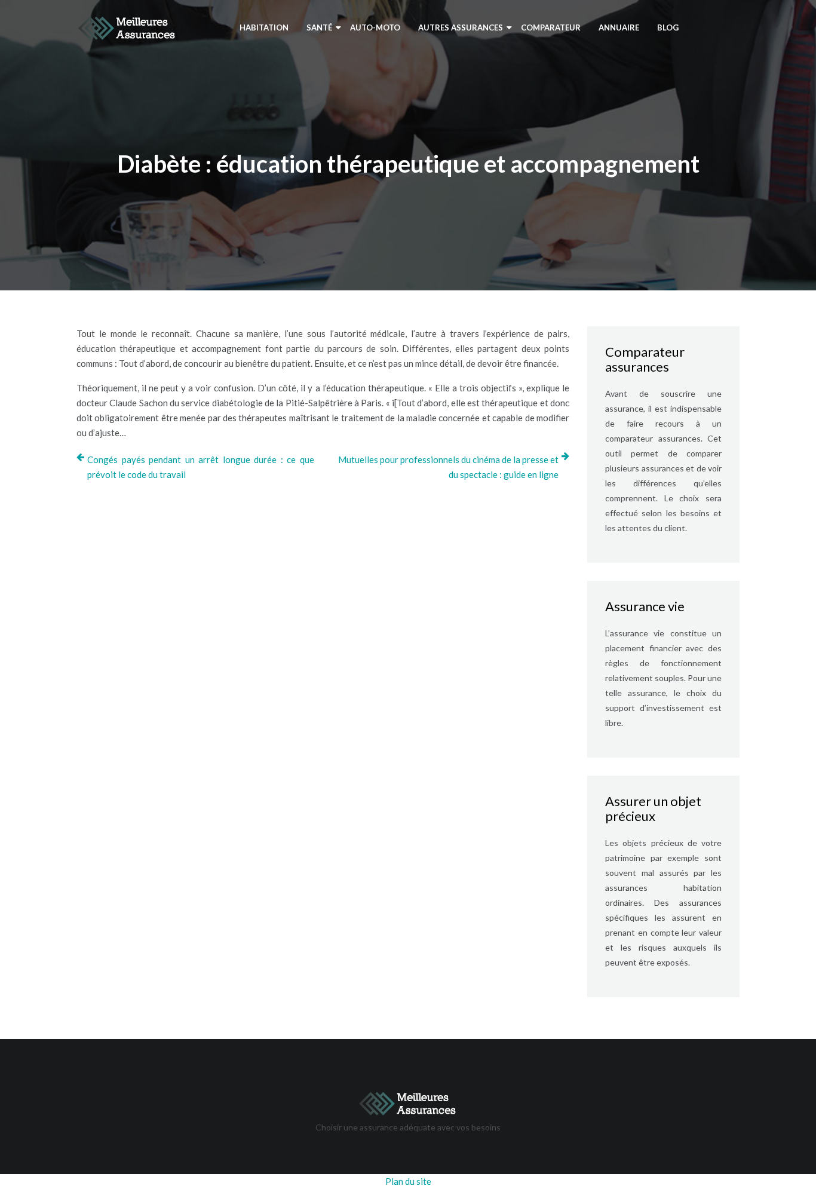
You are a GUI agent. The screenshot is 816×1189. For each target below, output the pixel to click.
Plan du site (408, 1181)
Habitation (264, 27)
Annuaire (619, 27)
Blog (668, 27)
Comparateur (551, 27)
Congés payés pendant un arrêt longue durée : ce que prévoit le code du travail (200, 467)
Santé (319, 27)
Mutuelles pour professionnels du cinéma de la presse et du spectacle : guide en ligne (448, 467)
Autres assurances (460, 27)
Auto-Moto (375, 27)
